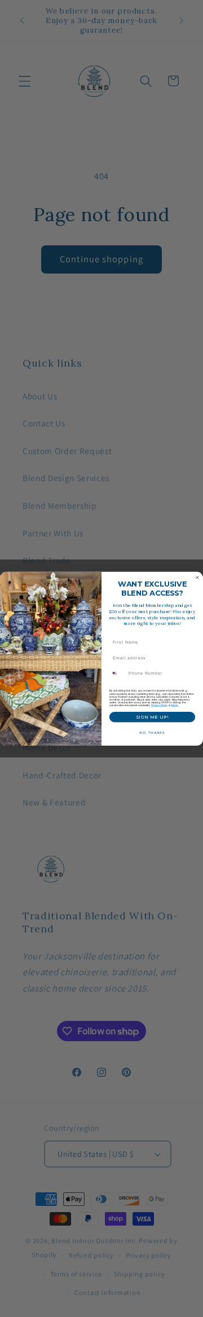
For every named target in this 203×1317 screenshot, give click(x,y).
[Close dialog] (197, 577)
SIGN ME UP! (152, 716)
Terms (174, 704)
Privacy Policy (159, 704)
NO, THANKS (152, 732)
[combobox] (117, 673)
